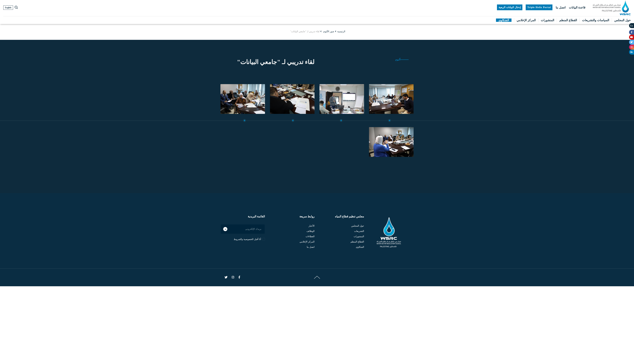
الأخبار (312, 226)
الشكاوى (503, 20)
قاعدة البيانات (577, 7)
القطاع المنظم (568, 20)
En (631, 25)
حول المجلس (622, 20)
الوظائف (310, 231)
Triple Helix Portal (539, 7)
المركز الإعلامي (526, 20)
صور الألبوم (328, 31)
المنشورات (547, 20)
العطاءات (310, 236)
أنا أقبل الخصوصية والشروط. (247, 239)
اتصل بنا (561, 7)
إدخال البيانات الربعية (510, 7)
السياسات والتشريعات (595, 20)
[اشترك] (225, 229)
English (8, 7)
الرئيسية (341, 31)
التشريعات (359, 231)
